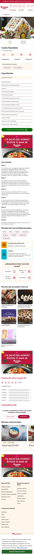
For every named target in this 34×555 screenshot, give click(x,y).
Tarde (4, 232)
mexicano (5, 235)
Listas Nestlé (4, 489)
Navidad (14, 235)
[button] (4, 55)
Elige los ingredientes (7, 492)
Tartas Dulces (4, 519)
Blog (22, 10)
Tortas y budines (5, 522)
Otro (11, 232)
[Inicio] (4, 8)
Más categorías (5, 527)
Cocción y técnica (21, 491)
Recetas (13, 10)
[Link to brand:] (2, 19)
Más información (22, 548)
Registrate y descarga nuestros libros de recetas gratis (17, 1)
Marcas (30, 10)
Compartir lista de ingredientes (15, 129)
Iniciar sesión (10, 416)
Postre (17, 232)
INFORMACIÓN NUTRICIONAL (16, 245)
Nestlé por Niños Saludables (8, 494)
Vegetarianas (4, 524)
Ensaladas (4, 512)
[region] (17, 544)
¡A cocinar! (17, 59)
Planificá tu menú (5, 497)
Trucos (18, 503)
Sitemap (3, 499)
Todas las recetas (5, 487)
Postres (3, 517)
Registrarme (23, 416)
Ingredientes (5, 59)
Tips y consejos (21, 501)
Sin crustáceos (18, 67)
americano (25, 232)
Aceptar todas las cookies (17, 551)
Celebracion (23, 235)
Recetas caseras (21, 498)
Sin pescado (7, 67)
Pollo (2, 514)
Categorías (6, 14)
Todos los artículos (22, 488)
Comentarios (28, 59)
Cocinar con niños (22, 493)
